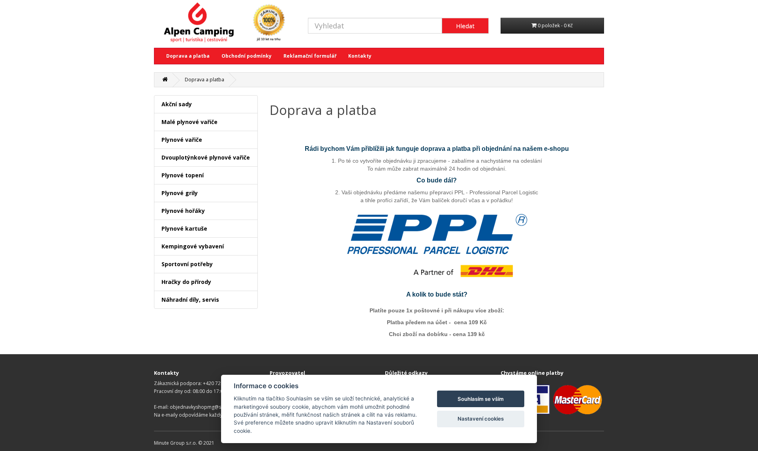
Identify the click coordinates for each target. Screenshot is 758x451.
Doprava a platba (188, 56)
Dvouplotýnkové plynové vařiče (205, 157)
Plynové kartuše (184, 228)
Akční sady (176, 104)
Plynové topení (182, 175)
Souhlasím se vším (481, 399)
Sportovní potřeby (187, 264)
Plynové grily (179, 193)
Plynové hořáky (183, 210)
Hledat (465, 26)
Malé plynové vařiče (189, 122)
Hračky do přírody (186, 282)
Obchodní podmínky (246, 56)
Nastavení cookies (481, 418)
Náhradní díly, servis (190, 299)
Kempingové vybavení (192, 246)
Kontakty (359, 56)
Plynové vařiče (181, 139)
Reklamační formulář (309, 56)
